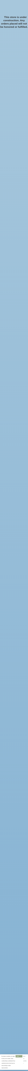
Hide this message (19, 1056)
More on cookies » (24, 1060)
